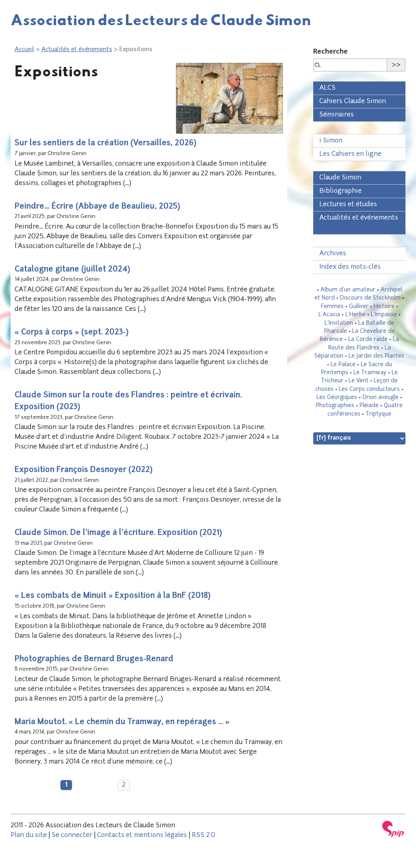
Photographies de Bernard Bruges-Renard (94, 659)
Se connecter (72, 835)
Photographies (335, 405)
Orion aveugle (380, 397)
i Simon (330, 141)
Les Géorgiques (336, 397)
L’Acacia (329, 314)
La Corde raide (368, 339)
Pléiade (369, 405)
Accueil (24, 50)
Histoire (384, 306)
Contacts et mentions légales (142, 835)
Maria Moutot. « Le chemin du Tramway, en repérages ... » (122, 722)
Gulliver (358, 306)
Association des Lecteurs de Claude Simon (161, 19)
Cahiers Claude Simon (352, 101)
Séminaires (336, 115)
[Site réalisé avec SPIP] (393, 829)
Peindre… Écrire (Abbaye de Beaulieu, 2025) (97, 207)
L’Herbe (355, 314)
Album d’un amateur (348, 290)
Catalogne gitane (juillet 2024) (72, 270)
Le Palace (343, 364)
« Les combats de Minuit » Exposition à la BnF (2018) (112, 596)
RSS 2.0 (203, 835)
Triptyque (378, 414)
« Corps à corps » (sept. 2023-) (71, 333)
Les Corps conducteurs (369, 389)
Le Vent (358, 381)
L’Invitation (339, 323)
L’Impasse (384, 314)
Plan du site (29, 835)
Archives (332, 253)
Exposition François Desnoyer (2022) (83, 470)
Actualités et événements (76, 50)
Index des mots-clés (350, 267)
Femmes (332, 306)
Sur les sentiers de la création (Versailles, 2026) (105, 143)
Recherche (330, 52)
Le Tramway (369, 372)
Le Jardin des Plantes (376, 356)
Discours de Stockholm (370, 298)
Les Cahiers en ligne (350, 154)
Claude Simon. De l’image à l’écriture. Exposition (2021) (118, 533)
